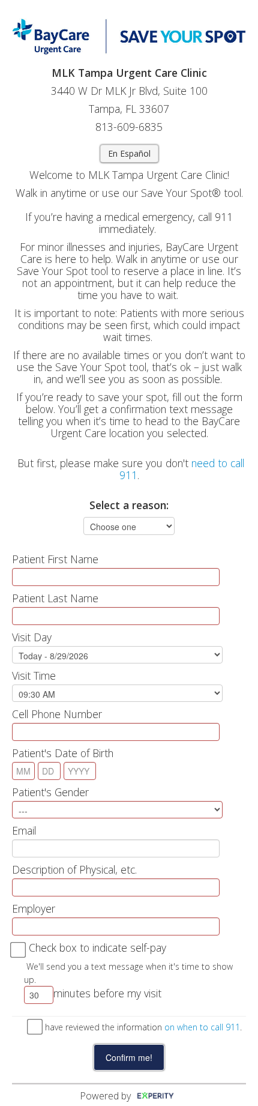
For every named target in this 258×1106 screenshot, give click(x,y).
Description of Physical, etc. (74, 869)
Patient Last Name (55, 598)
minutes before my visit (107, 993)
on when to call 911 (202, 1027)
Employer (33, 908)
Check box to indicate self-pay (97, 947)
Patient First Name (55, 559)
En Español (129, 153)
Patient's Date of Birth (62, 753)
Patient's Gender (50, 792)
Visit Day (32, 637)
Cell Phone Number (57, 714)
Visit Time (34, 675)
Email (24, 830)
